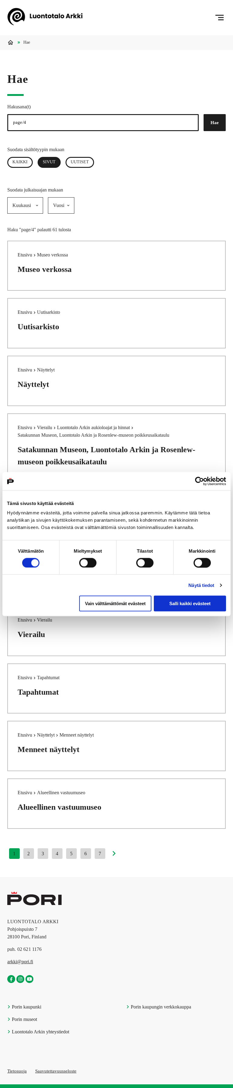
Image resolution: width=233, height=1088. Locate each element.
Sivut (52, 162)
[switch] (87, 563)
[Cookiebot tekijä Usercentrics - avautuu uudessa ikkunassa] (199, 481)
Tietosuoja (17, 1071)
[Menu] (219, 17)
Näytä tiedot (201, 585)
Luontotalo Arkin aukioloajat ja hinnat (94, 427)
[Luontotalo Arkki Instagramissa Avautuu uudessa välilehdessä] (20, 979)
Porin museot (24, 1019)
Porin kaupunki (26, 1006)
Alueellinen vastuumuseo (59, 807)
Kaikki (20, 162)
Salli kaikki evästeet (190, 603)
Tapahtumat (38, 692)
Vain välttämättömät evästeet (115, 603)
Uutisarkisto (38, 326)
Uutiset (80, 162)
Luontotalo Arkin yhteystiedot (40, 1031)
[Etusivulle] (45, 18)
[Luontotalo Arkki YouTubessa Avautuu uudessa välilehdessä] (29, 979)
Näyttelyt (33, 384)
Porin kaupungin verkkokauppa (160, 1006)
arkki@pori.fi (20, 961)
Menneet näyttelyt (48, 749)
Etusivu (25, 254)
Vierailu (45, 427)
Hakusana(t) (19, 106)
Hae (215, 122)
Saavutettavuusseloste (55, 1071)
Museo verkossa (45, 269)
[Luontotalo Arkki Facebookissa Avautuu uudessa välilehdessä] (11, 979)
